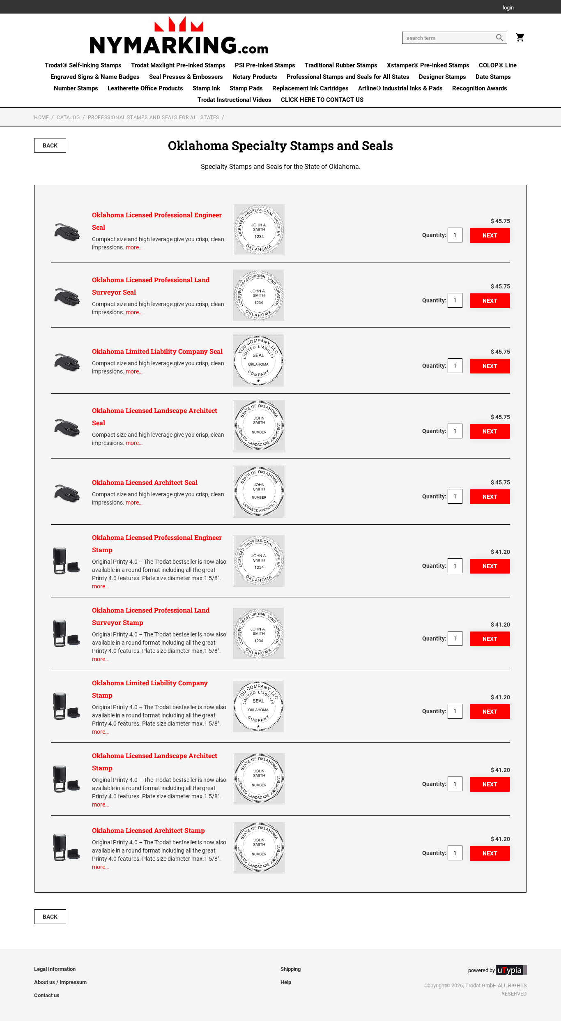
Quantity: (434, 235)
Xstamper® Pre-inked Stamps (428, 65)
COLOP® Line (498, 65)
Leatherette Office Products (145, 88)
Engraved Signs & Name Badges (95, 77)
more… (134, 247)
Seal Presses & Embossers (186, 77)
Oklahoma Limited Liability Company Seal (157, 351)
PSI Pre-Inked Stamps (265, 65)
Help (285, 982)
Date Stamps (493, 77)
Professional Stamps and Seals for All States (348, 77)
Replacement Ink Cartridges (310, 88)
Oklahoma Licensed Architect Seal (145, 482)
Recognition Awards (479, 88)
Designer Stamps (442, 77)
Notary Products (254, 77)
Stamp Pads (246, 88)
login (508, 8)
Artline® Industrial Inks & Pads (400, 88)
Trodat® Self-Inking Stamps (83, 65)
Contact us (47, 995)
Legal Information (55, 969)
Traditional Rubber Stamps (341, 65)
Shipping (290, 969)
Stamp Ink (206, 88)
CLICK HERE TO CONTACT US (322, 100)
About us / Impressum (60, 982)
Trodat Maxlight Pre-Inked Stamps (178, 65)
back (50, 145)
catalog (68, 117)
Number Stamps (76, 88)
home (41, 117)
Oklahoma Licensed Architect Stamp (148, 830)
